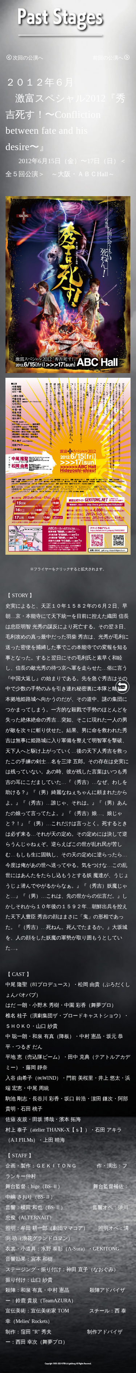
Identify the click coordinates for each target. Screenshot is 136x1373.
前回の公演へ (108, 58)
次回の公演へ (28, 58)
